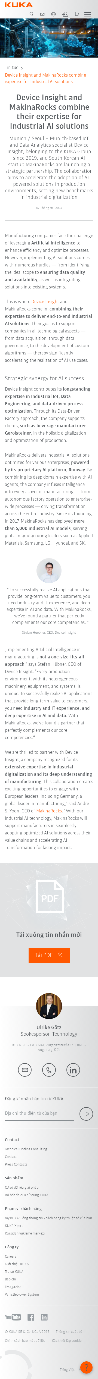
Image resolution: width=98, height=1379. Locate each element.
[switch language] (53, 14)
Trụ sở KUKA (14, 1272)
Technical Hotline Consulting (26, 1149)
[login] (65, 14)
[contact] (42, 14)
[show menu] (87, 14)
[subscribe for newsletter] (86, 1114)
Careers (10, 1257)
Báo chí (10, 1279)
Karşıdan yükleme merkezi (25, 1234)
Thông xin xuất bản (70, 1332)
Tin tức (11, 67)
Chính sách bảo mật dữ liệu (25, 1341)
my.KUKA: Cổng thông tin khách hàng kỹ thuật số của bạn (48, 1218)
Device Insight (45, 302)
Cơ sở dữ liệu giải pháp (21, 1188)
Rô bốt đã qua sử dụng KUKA (26, 1195)
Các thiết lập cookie (66, 1341)
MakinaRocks (49, 811)
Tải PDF (44, 955)
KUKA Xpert (14, 1226)
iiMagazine (13, 1287)
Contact (11, 1157)
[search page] (31, 14)
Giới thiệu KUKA (17, 1264)
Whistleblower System (22, 1295)
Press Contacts (16, 1165)
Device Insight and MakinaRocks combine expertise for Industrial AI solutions (45, 78)
